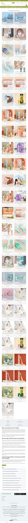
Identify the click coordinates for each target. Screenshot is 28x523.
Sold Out (8, 319)
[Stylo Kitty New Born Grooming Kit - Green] (8, 261)
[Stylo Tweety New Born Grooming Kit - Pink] (8, 34)
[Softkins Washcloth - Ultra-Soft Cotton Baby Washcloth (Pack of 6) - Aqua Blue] (8, 99)
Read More (4, 465)
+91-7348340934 (18, 515)
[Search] (26, 5)
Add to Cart (7, 26)
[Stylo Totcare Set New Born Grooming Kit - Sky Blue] (20, 50)
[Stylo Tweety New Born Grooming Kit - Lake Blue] (20, 261)
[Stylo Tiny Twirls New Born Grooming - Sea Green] (20, 229)
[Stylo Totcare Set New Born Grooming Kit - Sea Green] (8, 245)
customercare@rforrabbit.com (14, 516)
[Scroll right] (27, 8)
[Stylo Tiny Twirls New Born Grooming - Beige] (8, 66)
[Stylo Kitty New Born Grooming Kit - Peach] (20, 34)
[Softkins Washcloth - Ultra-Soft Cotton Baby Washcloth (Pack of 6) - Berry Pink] (8, 180)
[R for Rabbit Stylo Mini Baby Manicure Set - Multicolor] (8, 278)
